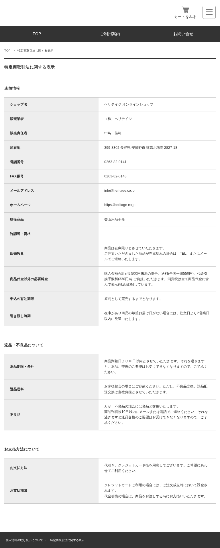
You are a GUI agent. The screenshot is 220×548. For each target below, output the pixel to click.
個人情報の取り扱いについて (24, 540)
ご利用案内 (110, 34)
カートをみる (185, 17)
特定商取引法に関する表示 (67, 540)
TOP (37, 34)
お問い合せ (183, 34)
